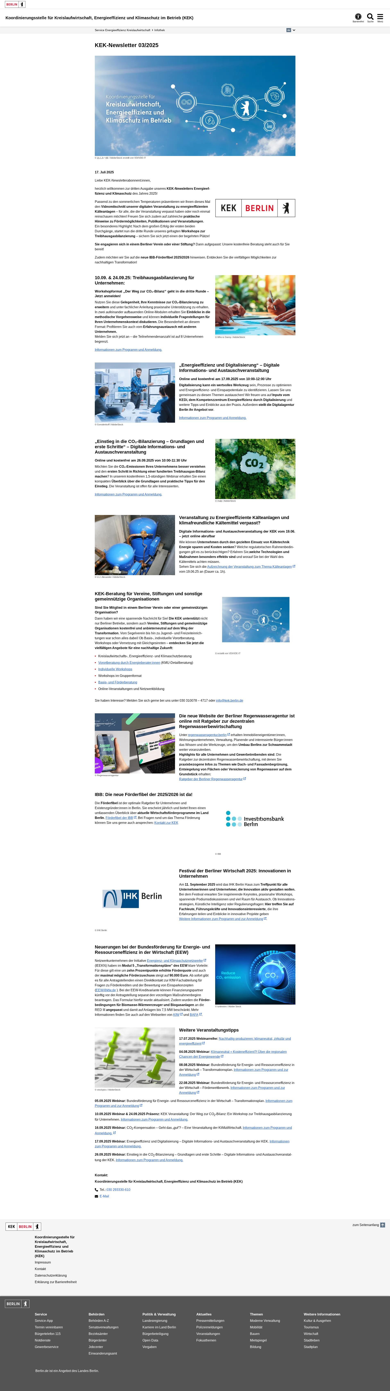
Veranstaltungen (208, 1334)
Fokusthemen (206, 1340)
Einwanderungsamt (103, 1353)
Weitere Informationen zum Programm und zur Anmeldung (221, 919)
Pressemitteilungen (210, 1320)
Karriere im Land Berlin (159, 1327)
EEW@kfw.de (106, 990)
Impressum (43, 1262)
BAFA (194, 1014)
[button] (290, 30)
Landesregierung (154, 1320)
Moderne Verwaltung (265, 1320)
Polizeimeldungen (209, 1327)
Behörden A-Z (99, 1320)
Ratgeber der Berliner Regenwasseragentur (211, 779)
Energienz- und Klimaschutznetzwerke (175, 960)
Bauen (255, 1334)
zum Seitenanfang (366, 1225)
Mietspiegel (258, 1340)
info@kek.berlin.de (229, 700)
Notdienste (43, 1340)
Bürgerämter (98, 1340)
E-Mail (104, 1197)
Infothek (159, 30)
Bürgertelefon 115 (48, 1334)
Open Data (150, 1340)
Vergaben (149, 1347)
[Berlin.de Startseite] (15, 4)
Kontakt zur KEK (166, 822)
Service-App (44, 1320)
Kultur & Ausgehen (317, 1320)
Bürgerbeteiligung (155, 1334)
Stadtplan (311, 1347)
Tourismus (311, 1327)
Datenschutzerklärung (51, 1275)
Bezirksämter (98, 1334)
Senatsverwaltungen (104, 1327)
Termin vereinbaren (49, 1327)
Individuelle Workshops (115, 669)
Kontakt (40, 1269)
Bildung (255, 1347)
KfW (176, 1014)
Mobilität (256, 1327)
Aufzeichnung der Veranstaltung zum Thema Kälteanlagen (249, 566)
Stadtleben (312, 1340)
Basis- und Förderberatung (117, 682)
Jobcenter (96, 1347)
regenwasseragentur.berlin (207, 735)
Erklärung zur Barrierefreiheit (56, 1282)
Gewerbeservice (47, 1347)
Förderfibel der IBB (119, 818)
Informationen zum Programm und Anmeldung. (128, 349)
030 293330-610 (118, 1189)
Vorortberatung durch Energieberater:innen (129, 662)
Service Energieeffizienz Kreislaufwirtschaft (122, 30)
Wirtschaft (311, 1334)
